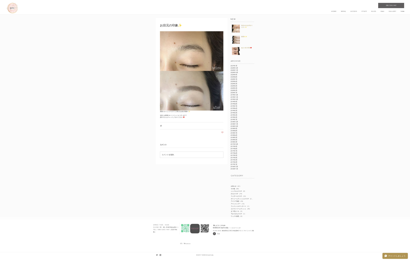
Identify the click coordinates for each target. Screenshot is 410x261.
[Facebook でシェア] (161, 126)
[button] (214, 233)
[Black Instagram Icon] (160, 255)
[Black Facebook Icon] (157, 255)
